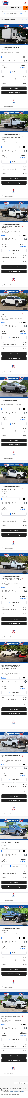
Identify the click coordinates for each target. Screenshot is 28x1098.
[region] (14, 80)
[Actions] (25, 48)
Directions (7, 7)
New (21, 7)
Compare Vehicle (8, 106)
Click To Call (14, 88)
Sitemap (15, 1091)
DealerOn (11, 1091)
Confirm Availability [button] (14, 93)
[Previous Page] (15, 1083)
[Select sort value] (25, 19)
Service (16, 7)
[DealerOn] (5, 1089)
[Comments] (25, 61)
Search (21, 13)
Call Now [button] (2, 7)
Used (25, 7)
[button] (26, 34)
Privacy (18, 1091)
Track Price (15, 72)
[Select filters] (23, 19)
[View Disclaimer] (14, 60)
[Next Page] (17, 1083)
